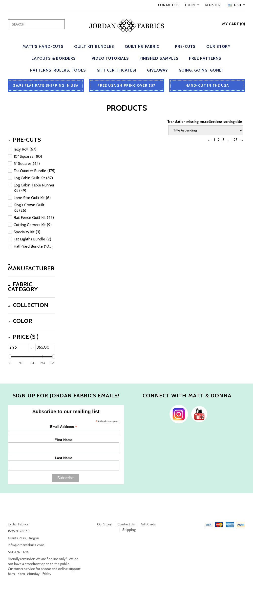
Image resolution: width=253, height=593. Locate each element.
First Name (64, 440)
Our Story (104, 524)
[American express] (230, 524)
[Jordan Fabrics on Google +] (198, 414)
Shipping (129, 529)
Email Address (63, 426)
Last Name (64, 458)
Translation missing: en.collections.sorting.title (204, 121)
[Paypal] (241, 524)
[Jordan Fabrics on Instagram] (177, 414)
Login (190, 5)
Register (212, 5)
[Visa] (208, 524)
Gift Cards (148, 524)
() (233, 24)
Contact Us (168, 5)
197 (234, 139)
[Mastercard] (219, 524)
